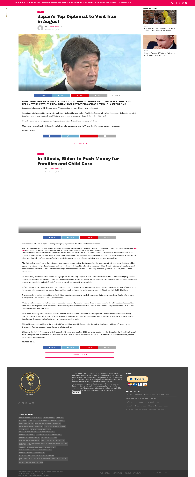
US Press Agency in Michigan (29, 437)
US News (22, 447)
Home (16, 3)
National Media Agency (27, 450)
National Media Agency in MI (41, 429)
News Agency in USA (26, 423)
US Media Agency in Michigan (29, 440)
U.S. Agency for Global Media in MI (49, 435)
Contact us (76, 3)
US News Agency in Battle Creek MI (31, 453)
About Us (66, 3)
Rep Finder (105, 3)
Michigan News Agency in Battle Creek (41, 447)
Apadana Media (48, 418)
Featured (60, 418)
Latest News (36, 418)
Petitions (46, 3)
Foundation (93, 3)
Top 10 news (126, 3)
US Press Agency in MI (26, 435)
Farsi (85, 3)
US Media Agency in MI (49, 437)
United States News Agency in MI (31, 462)
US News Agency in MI (46, 432)
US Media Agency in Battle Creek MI (47, 423)
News (22, 3)
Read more (76, 392)
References (56, 3)
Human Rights (33, 3)
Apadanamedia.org (105, 373)
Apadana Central (53, 27)
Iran (30, 420)
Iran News (23, 420)
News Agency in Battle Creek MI (52, 440)
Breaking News (24, 418)
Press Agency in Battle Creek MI (30, 426)
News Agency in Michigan (28, 432)
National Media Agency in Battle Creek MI (49, 420)
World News (23, 429)
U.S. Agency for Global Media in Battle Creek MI (36, 455)
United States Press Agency (55, 426)
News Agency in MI (44, 450)
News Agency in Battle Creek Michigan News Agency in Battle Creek (43, 459)
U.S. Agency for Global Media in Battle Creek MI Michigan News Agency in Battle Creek (43, 444)
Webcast (115, 3)
